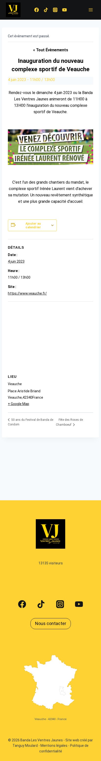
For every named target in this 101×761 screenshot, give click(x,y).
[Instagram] (55, 9)
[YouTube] (64, 9)
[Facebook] (36, 9)
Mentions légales (53, 745)
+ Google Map (18, 404)
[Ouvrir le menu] (90, 10)
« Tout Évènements (50, 50)
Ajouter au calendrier (33, 225)
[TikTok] (45, 9)
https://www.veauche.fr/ (27, 293)
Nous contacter (50, 623)
